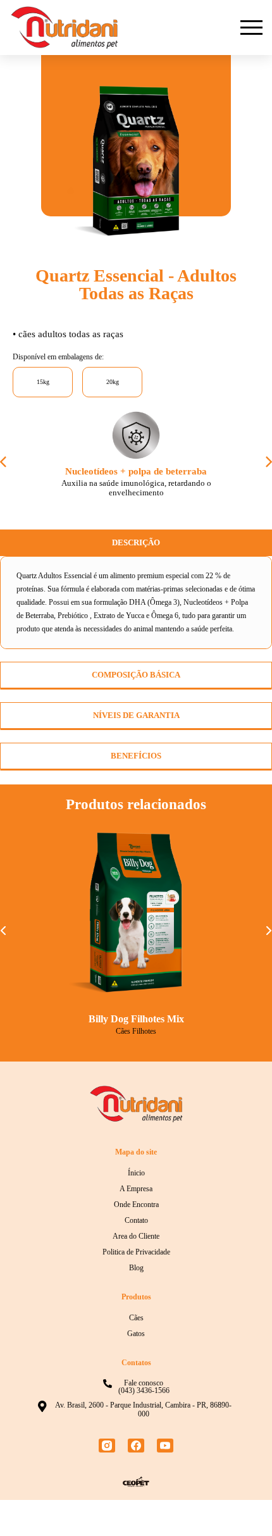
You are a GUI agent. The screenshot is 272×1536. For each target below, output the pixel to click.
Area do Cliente (136, 1272)
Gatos (136, 1369)
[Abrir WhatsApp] (240, 1504)
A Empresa (136, 1225)
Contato (136, 1256)
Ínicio (136, 1209)
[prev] (4, 468)
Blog (136, 1304)
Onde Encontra (136, 1240)
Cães (136, 1354)
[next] (268, 468)
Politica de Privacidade (136, 1288)
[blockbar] (251, 27)
